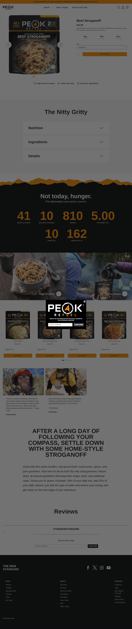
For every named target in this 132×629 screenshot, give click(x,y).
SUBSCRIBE (78, 324)
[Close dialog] (84, 301)
